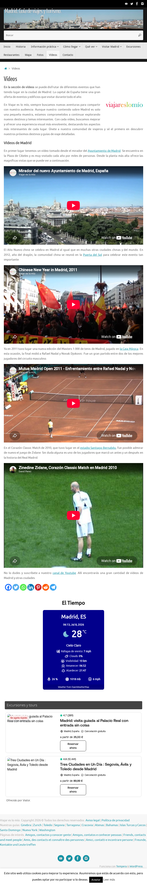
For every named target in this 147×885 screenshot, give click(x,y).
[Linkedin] (30, 587)
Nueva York (29, 830)
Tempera (121, 866)
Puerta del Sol (92, 255)
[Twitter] (131, 3)
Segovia (59, 825)
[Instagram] (142, 3)
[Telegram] (53, 587)
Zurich (37, 825)
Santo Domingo (10, 830)
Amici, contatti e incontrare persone (109, 840)
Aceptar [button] (95, 879)
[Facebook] (137, 3)
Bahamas (112, 825)
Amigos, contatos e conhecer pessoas (97, 835)
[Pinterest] (38, 587)
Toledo (47, 825)
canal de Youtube (64, 573)
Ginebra (26, 825)
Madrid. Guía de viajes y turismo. (33, 11)
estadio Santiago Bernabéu (98, 448)
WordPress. (136, 866)
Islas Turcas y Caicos (133, 825)
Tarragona (73, 825)
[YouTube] (126, 3)
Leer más (109, 880)
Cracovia (87, 825)
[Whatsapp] (23, 587)
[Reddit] (45, 587)
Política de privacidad (116, 820)
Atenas (99, 825)
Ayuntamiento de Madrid (104, 151)
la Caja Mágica (129, 349)
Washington (47, 830)
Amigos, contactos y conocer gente (48, 835)
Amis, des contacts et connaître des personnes (54, 840)
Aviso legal (93, 820)
